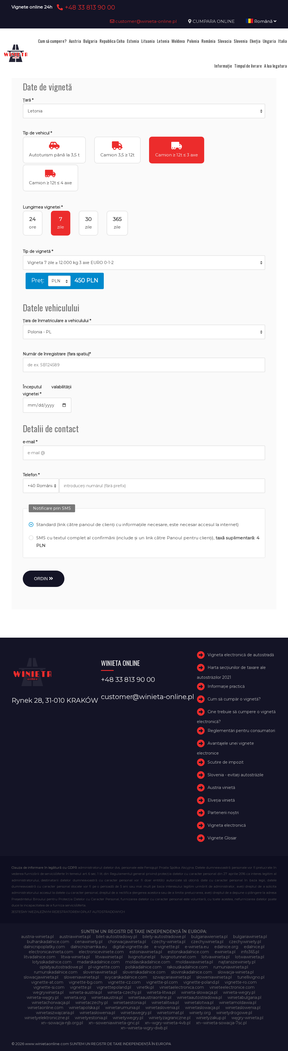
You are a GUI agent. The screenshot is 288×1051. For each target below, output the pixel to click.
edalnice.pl (254, 946)
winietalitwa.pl (165, 1002)
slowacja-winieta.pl (236, 972)
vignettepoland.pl (114, 987)
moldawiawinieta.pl (194, 961)
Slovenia (241, 41)
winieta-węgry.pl (42, 997)
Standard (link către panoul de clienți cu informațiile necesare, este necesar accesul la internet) (137, 524)
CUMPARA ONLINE (214, 21)
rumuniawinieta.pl (230, 967)
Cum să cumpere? (52, 41)
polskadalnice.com (143, 967)
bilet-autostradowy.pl (116, 936)
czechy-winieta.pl (168, 941)
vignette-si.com (48, 987)
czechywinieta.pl (207, 941)
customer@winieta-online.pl (145, 21)
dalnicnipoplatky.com (44, 946)
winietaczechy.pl (91, 1002)
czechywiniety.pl (245, 941)
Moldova (178, 41)
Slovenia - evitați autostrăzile (236, 774)
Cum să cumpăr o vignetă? (234, 699)
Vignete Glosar (222, 838)
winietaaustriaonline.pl (149, 997)
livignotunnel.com (178, 956)
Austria (75, 41)
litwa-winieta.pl (75, 956)
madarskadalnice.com (98, 961)
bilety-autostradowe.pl (164, 936)
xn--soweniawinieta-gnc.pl (114, 1022)
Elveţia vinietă (221, 800)
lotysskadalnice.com (51, 961)
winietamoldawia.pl (237, 1002)
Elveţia (255, 41)
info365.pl (250, 951)
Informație (223, 66)
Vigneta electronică (227, 825)
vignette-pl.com (162, 982)
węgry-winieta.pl (247, 1017)
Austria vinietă (221, 787)
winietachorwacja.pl (51, 1002)
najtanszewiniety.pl (237, 961)
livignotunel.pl (141, 956)
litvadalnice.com (39, 956)
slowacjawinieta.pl (41, 977)
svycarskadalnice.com (126, 977)
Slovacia (224, 41)
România (208, 41)
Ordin (41, 578)
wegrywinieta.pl (48, 992)
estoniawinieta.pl (145, 951)
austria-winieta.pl (37, 936)
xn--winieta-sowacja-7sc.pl (221, 1022)
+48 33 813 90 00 (89, 7)
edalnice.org (226, 946)
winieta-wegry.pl (239, 992)
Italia (282, 41)
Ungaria (269, 41)
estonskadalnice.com (188, 951)
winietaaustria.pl (107, 997)
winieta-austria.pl (85, 992)
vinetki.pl (145, 987)
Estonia (133, 41)
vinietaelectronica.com (181, 987)
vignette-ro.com (241, 982)
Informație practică (226, 686)
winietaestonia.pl (129, 1002)
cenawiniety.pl (88, 941)
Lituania (148, 41)
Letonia (163, 41)
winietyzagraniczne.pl (169, 1017)
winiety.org (200, 1012)
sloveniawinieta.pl (100, 972)
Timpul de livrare (248, 66)
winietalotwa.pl (198, 1002)
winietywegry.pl (128, 1017)
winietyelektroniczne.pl (46, 1017)
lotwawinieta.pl (249, 956)
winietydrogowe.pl (234, 1012)
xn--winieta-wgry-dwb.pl (144, 1027)
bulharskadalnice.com (48, 941)
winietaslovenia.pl (162, 1007)
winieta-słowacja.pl (199, 992)
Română (263, 21)
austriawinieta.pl (75, 936)
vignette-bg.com (85, 982)
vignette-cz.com (124, 982)
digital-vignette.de (130, 946)
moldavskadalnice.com (147, 961)
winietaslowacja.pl (202, 1007)
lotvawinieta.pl (216, 956)
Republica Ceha (112, 41)
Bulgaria (90, 41)
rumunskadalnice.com (55, 972)
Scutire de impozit (226, 762)
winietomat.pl (170, 1012)
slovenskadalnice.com (144, 972)
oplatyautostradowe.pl (61, 967)
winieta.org (75, 997)
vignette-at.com (47, 982)
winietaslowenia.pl (242, 1007)
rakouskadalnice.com (187, 967)
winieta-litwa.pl (161, 992)
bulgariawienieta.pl (209, 936)
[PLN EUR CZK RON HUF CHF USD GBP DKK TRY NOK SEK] (59, 281)
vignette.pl (80, 987)
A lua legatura (275, 66)
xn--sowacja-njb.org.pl (62, 1022)
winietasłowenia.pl (97, 1012)
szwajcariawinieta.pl (172, 977)
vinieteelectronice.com (232, 987)
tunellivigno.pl (250, 977)
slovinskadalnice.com (191, 972)
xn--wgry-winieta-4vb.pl (167, 1022)
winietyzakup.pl (211, 1017)
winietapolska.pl (84, 1007)
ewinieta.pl (225, 951)
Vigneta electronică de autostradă (241, 655)
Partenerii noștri (223, 812)
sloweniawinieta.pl (81, 977)
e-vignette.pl (166, 946)
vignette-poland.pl (201, 982)
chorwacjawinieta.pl (127, 941)
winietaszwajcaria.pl (55, 1012)
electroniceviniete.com (101, 951)
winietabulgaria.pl (244, 997)
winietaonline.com (45, 1007)
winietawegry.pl (136, 1012)
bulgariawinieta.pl (250, 936)
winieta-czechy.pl (124, 992)
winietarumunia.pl (122, 1007)
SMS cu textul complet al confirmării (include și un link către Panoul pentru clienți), (147, 541)
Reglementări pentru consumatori (241, 730)
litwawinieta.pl (109, 956)
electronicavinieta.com (51, 951)
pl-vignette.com (104, 967)
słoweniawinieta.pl (214, 977)
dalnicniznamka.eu (89, 946)
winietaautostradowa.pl (199, 997)
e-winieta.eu (197, 946)
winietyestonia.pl (91, 1017)
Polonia (193, 41)
